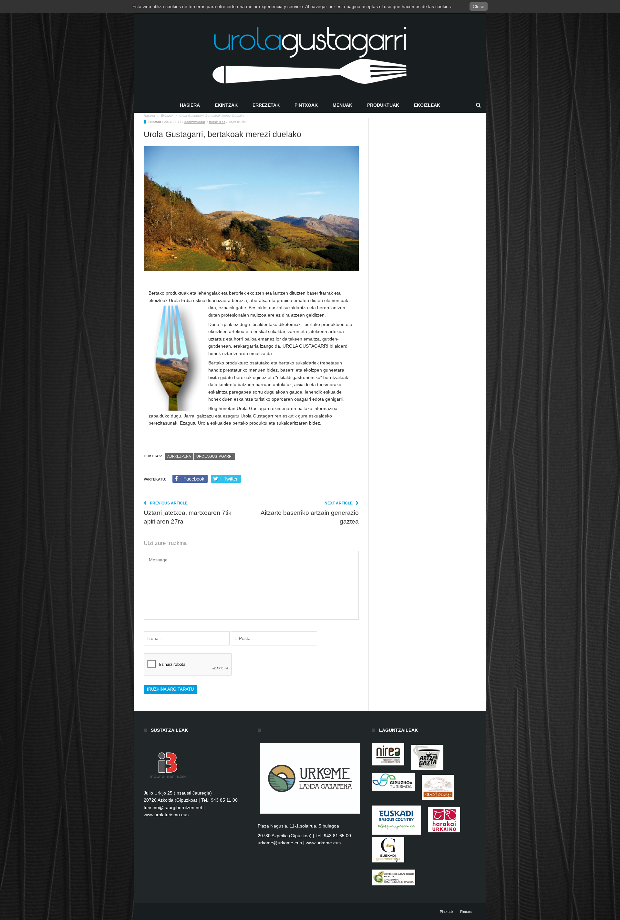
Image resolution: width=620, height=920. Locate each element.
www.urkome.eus (323, 842)
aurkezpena (179, 456)
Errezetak (266, 105)
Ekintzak (226, 105)
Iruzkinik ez (217, 122)
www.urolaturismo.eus (166, 814)
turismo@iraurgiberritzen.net (173, 807)
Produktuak (383, 105)
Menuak (342, 105)
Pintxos (466, 912)
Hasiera (190, 105)
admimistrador (194, 122)
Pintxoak (306, 105)
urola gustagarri (214, 456)
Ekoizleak (427, 105)
